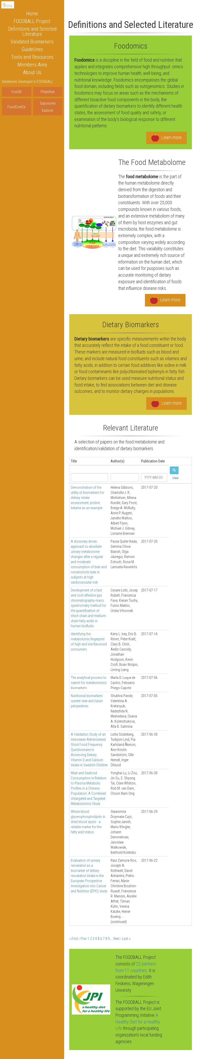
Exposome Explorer (47, 106)
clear (175, 478)
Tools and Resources (32, 57)
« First (73, 939)
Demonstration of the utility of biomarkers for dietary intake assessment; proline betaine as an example (87, 497)
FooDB (17, 92)
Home (32, 13)
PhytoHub (48, 92)
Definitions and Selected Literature (32, 31)
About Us (32, 72)
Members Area (32, 65)
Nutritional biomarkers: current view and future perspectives (87, 701)
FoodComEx (16, 107)
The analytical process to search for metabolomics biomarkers (89, 683)
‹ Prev (83, 939)
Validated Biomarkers (32, 42)
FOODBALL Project (32, 21)
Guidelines (32, 49)
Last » (126, 939)
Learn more (172, 137)
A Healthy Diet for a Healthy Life (137, 1021)
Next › (117, 939)
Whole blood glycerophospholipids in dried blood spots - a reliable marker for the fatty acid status (88, 822)
